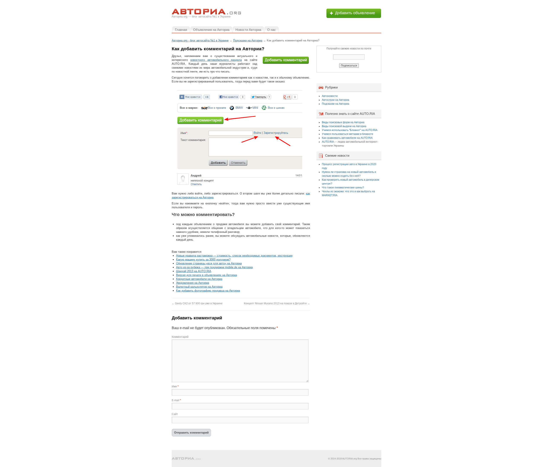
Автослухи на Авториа (335, 99)
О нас (271, 30)
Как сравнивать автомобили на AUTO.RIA (347, 137)
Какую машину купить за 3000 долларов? (203, 259)
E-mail (176, 400)
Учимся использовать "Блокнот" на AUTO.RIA (349, 130)
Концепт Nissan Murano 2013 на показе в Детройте (277, 303)
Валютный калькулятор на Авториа (199, 286)
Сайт (175, 414)
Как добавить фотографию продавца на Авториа (208, 290)
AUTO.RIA (328, 141)
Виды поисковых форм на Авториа (343, 122)
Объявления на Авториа (211, 30)
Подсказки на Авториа (335, 103)
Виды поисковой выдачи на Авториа (344, 126)
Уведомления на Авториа (192, 282)
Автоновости (330, 96)
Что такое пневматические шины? (343, 187)
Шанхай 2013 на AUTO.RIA (193, 271)
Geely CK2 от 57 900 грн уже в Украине (197, 303)
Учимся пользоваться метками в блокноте (347, 134)
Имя (175, 386)
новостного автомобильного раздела (216, 60)
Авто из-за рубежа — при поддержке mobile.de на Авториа (214, 267)
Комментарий (180, 336)
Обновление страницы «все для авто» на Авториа (209, 263)
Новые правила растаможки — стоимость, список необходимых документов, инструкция (234, 255)
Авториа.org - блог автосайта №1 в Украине (200, 40)
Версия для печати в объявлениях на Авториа (206, 275)
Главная (181, 30)
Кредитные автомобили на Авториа (199, 279)
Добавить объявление (355, 13)
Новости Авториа (248, 30)
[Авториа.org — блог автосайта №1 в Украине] (186, 458)
